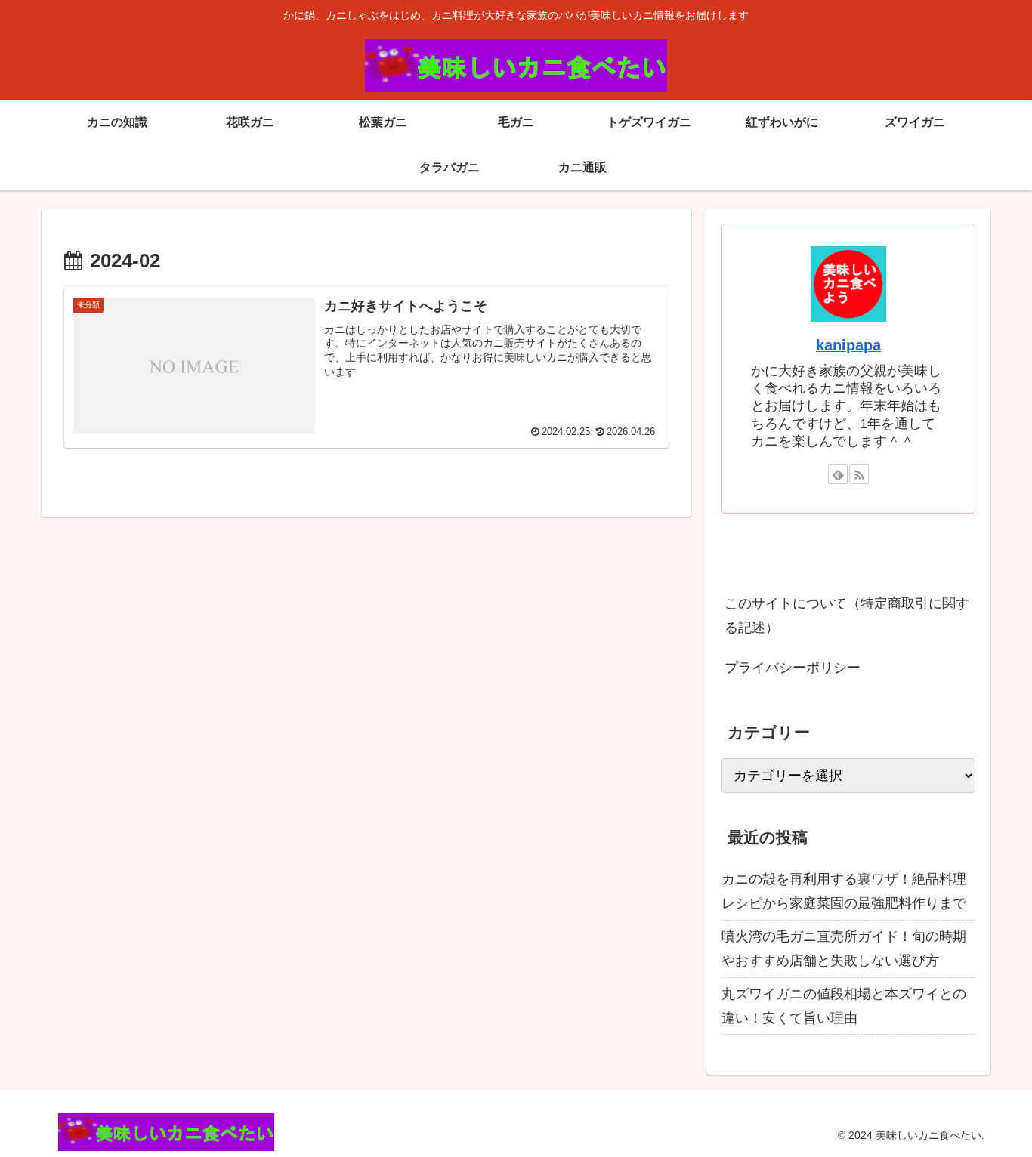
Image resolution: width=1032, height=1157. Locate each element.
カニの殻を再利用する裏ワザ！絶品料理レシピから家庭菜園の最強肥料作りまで (843, 891)
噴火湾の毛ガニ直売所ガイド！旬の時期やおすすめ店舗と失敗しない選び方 (843, 948)
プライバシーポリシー (793, 667)
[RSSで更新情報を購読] (859, 474)
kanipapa (848, 345)
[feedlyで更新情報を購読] (838, 474)
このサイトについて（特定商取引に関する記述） (847, 615)
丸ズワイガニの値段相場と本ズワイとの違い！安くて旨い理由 (843, 1006)
